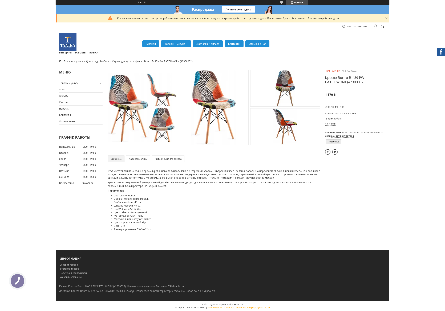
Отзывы (63, 95)
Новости (64, 108)
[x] (335, 152)
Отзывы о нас (257, 43)
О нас (62, 89)
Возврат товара (69, 264)
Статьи (63, 102)
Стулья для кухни (122, 61)
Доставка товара (69, 268)
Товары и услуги (174, 43)
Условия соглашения (71, 276)
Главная (151, 43)
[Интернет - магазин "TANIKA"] (67, 42)
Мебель (105, 61)
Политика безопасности (73, 272)
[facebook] (327, 152)
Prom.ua (238, 304)
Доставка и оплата (207, 43)
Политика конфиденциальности (253, 307)
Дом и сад (92, 61)
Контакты (234, 43)
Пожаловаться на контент (221, 307)
